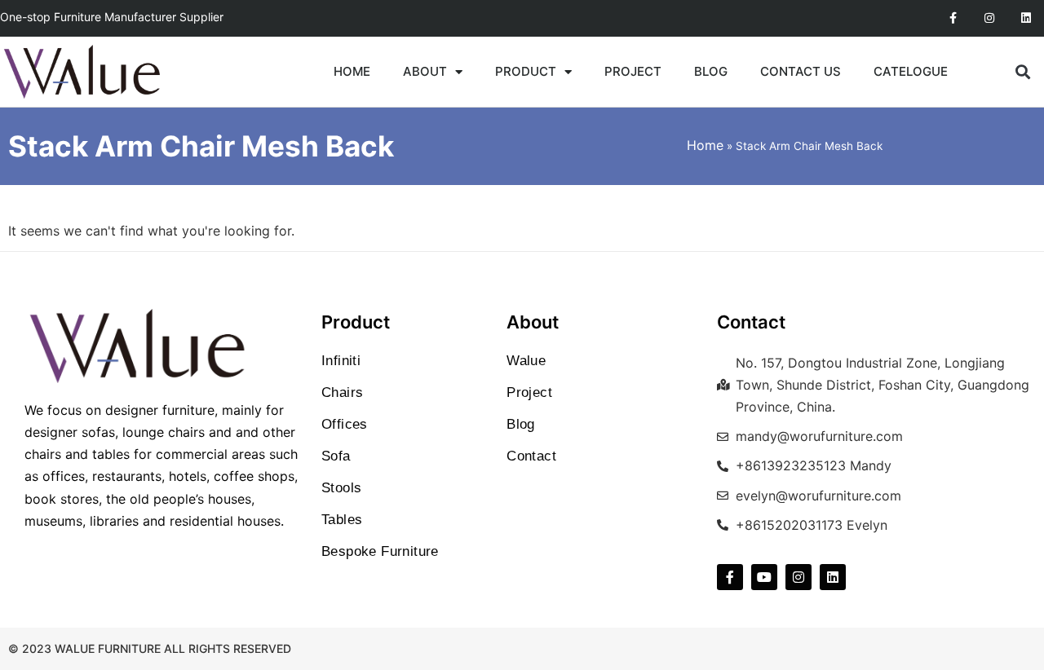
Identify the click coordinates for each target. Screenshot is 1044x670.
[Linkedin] (1025, 18)
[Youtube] (764, 577)
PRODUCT (525, 71)
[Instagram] (989, 18)
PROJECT (632, 71)
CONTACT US (800, 71)
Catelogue (911, 71)
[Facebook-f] (953, 18)
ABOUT (425, 71)
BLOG (711, 71)
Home (705, 145)
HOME (352, 71)
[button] (1023, 72)
